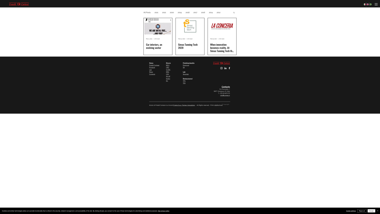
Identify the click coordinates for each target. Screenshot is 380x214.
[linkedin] (225, 68)
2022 (164, 12)
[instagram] (221, 68)
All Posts (147, 12)
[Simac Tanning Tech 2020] (190, 26)
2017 (195, 12)
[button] (376, 4)
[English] (367, 4)
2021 (156, 12)
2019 (180, 12)
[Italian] (364, 4)
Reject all (362, 211)
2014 (211, 12)
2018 (188, 12)
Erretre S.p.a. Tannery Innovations (184, 105)
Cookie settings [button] (351, 211)
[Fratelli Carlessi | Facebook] (229, 68)
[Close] (377, 210)
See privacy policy (163, 211)
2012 (218, 12)
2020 (172, 12)
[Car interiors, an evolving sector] (158, 26)
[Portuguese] (370, 4)
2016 (203, 12)
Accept (371, 211)
